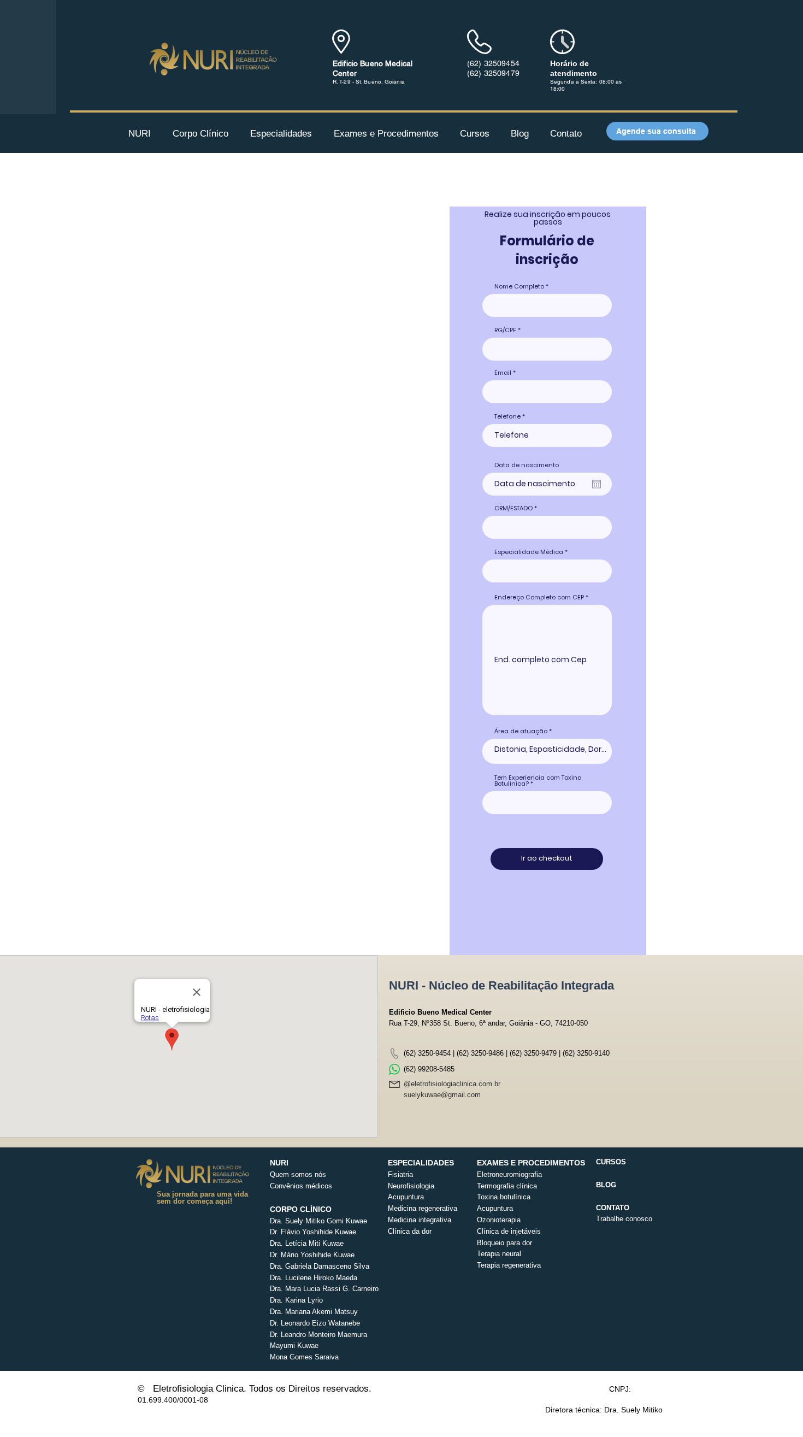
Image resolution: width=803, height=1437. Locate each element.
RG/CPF (505, 330)
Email (502, 373)
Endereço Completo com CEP (539, 597)
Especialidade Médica (528, 552)
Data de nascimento (526, 465)
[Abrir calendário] (596, 484)
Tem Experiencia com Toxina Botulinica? (538, 781)
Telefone (507, 417)
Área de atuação (520, 731)
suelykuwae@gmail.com (442, 1095)
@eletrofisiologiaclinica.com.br (452, 1084)
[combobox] (547, 802)
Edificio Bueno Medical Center (440, 1012)
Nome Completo (519, 287)
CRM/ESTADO (513, 508)
